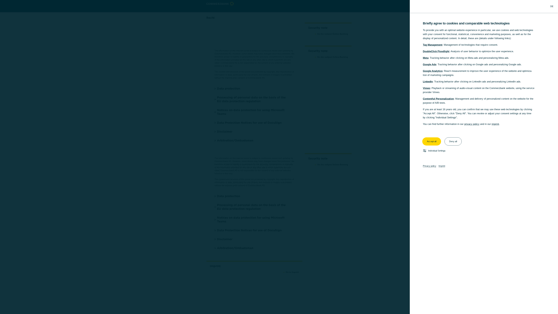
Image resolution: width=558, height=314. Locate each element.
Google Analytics (432, 71)
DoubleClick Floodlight (436, 51)
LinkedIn (428, 81)
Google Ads (429, 64)
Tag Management (432, 44)
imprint (495, 124)
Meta (425, 58)
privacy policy (471, 124)
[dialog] (279, 157)
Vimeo (426, 88)
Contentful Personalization (438, 98)
